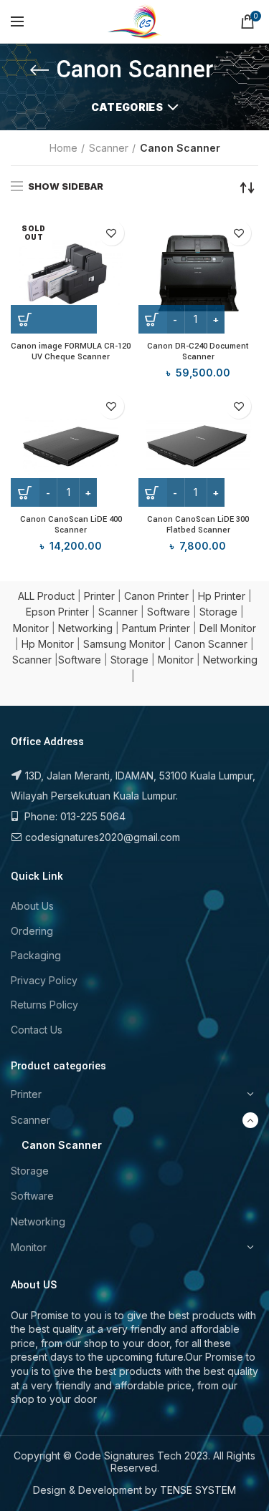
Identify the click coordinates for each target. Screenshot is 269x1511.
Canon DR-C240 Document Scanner (198, 352)
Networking (85, 628)
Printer (99, 596)
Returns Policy (44, 1005)
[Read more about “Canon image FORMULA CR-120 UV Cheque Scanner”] (54, 319)
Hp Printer (221, 596)
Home (63, 148)
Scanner (108, 148)
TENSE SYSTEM (198, 1490)
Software (168, 612)
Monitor (31, 628)
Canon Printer (156, 596)
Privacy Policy (44, 980)
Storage (218, 612)
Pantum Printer (156, 628)
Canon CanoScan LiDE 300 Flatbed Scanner (198, 525)
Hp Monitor (48, 644)
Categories (127, 107)
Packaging (36, 955)
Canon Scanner (210, 644)
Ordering (32, 931)
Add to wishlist (111, 233)
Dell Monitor (227, 628)
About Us (32, 906)
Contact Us (36, 1030)
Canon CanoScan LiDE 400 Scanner (71, 525)
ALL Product (46, 596)
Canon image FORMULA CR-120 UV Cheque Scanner (71, 352)
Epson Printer (57, 612)
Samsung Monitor (124, 644)
